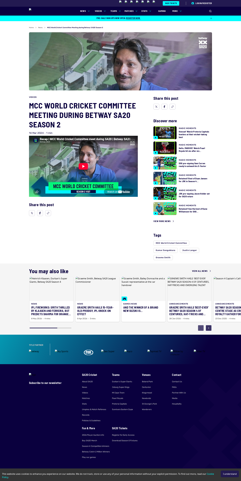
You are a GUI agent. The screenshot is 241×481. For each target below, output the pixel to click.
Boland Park (147, 381)
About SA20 (87, 381)
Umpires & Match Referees (94, 409)
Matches (86, 398)
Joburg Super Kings (120, 387)
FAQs (174, 387)
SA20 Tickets (171, 3)
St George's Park (149, 404)
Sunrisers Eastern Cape (122, 409)
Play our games (89, 457)
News (40, 28)
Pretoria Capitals (119, 404)
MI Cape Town (118, 393)
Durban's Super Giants (122, 381)
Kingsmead (147, 393)
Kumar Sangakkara (165, 250)
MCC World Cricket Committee (171, 243)
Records (86, 415)
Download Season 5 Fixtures (125, 440)
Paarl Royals (117, 398)
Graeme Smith (163, 257)
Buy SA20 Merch (89, 440)
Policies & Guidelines (91, 420)
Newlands (146, 398)
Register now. (133, 18)
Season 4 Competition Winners (95, 446)
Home (31, 28)
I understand (230, 473)
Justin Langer (189, 250)
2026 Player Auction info (93, 435)
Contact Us (177, 381)
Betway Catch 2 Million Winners (96, 452)
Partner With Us (179, 393)
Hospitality (177, 404)
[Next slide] (208, 328)
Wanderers (147, 409)
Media (174, 398)
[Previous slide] (201, 328)
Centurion (146, 387)
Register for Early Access (123, 435)
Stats (84, 404)
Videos (85, 393)
